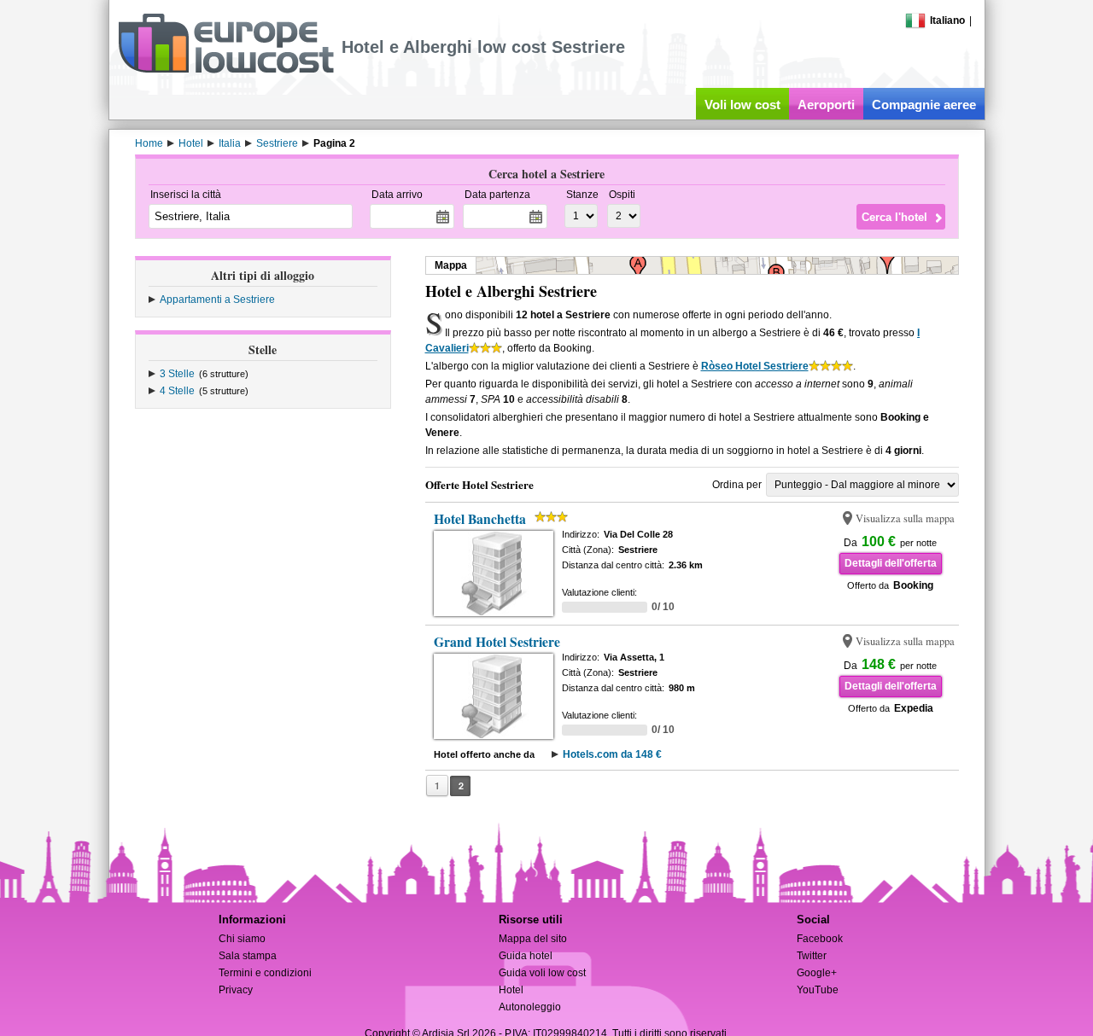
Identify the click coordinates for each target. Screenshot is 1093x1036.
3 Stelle (177, 374)
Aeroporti (826, 104)
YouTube (818, 990)
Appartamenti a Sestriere (217, 300)
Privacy (236, 990)
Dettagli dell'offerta (891, 563)
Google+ (817, 973)
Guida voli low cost (542, 973)
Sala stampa (248, 956)
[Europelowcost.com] (226, 70)
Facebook (820, 939)
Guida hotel (525, 956)
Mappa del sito (533, 939)
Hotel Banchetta (480, 518)
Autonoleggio (530, 1007)
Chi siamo (242, 939)
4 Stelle (177, 391)
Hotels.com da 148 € (612, 754)
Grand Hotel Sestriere (497, 641)
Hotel (511, 990)
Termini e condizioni (265, 973)
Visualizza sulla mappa (905, 518)
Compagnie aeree (924, 104)
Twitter (812, 956)
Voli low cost (742, 104)
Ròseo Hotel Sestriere (755, 366)
